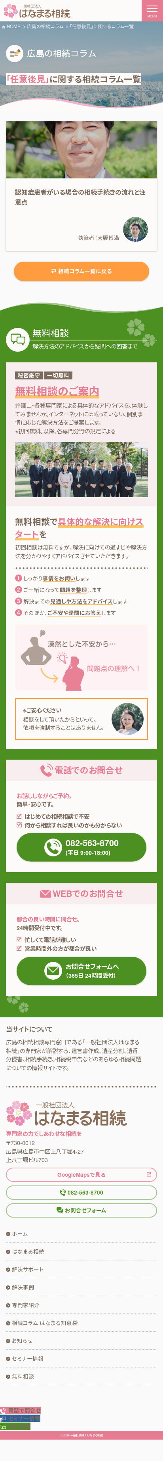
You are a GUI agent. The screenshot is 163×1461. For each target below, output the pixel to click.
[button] (20, 1418)
